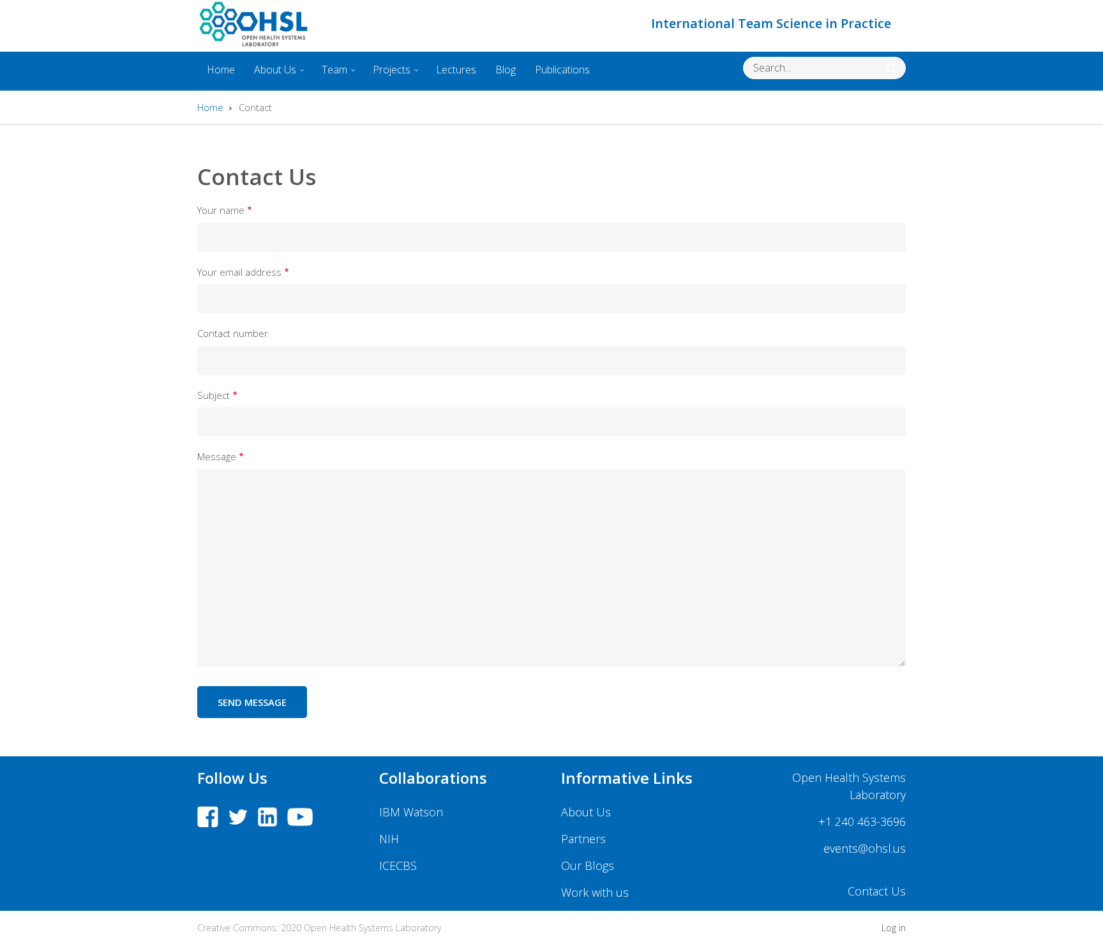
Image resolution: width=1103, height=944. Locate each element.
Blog (505, 70)
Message (216, 456)
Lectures (456, 70)
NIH (389, 838)
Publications (562, 70)
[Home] (253, 23)
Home (221, 70)
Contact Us (877, 891)
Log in (894, 928)
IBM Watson (411, 812)
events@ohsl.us (864, 848)
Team (329, 74)
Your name (220, 210)
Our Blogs (587, 865)
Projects (386, 74)
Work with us (595, 892)
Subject (213, 395)
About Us (270, 74)
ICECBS (398, 865)
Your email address (239, 272)
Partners (583, 838)
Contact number (232, 333)
